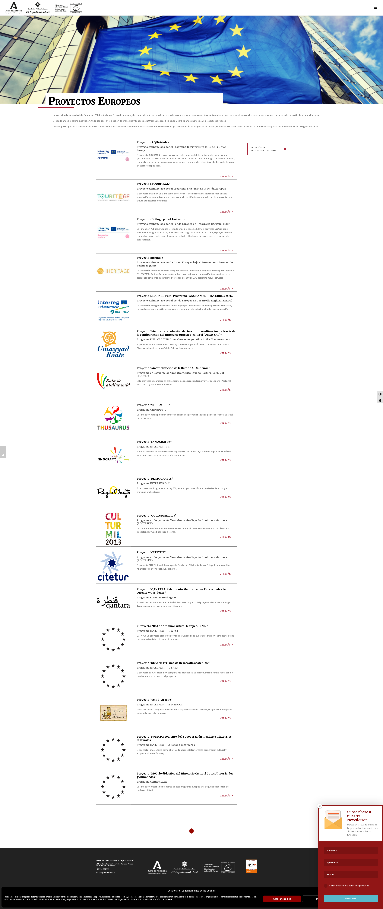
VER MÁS (225, 176)
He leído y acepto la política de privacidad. (349, 885)
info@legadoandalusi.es (105, 872)
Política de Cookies (56, 899)
